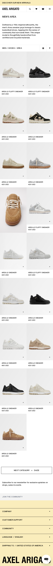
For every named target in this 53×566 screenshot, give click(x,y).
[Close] (47, 250)
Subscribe (26, 315)
